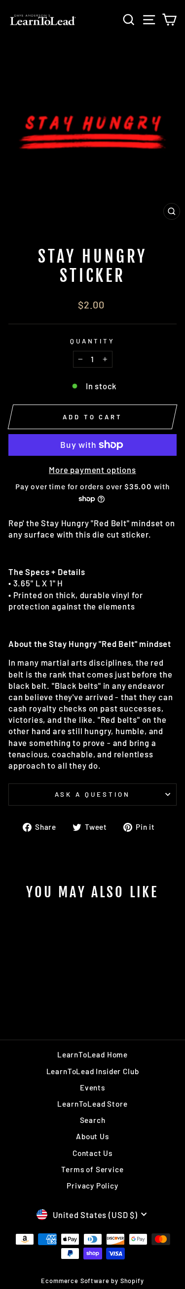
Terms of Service (92, 1169)
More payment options (92, 470)
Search (93, 1120)
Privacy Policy (92, 1185)
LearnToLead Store (92, 1103)
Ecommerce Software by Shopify (92, 1281)
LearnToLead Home (92, 1054)
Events (92, 1087)
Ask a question (92, 794)
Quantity (92, 341)
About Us (92, 1136)
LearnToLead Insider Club (92, 1071)
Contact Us (92, 1153)
